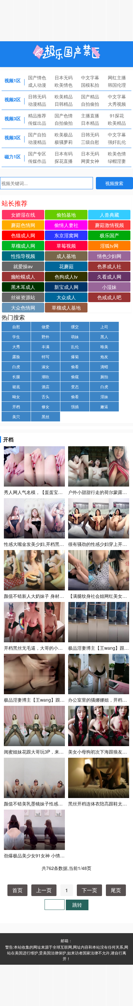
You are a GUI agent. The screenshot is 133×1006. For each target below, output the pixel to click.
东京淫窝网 (66, 235)
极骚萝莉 (64, 142)
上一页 (44, 890)
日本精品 (90, 123)
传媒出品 (37, 123)
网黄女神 (90, 161)
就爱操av (23, 266)
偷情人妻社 (66, 225)
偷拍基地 (66, 214)
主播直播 (90, 115)
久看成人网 (109, 276)
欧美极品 (64, 134)
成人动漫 (37, 85)
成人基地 (66, 255)
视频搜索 (114, 183)
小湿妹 (109, 286)
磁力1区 (13, 156)
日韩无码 (37, 96)
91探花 (117, 115)
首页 (17, 890)
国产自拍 (37, 134)
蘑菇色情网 (23, 225)
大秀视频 (117, 104)
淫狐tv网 (109, 245)
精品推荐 (37, 115)
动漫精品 (37, 104)
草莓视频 (66, 245)
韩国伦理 (117, 85)
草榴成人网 (23, 245)
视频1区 (13, 80)
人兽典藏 (109, 214)
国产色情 (64, 115)
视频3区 (13, 118)
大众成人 (66, 297)
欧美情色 (64, 85)
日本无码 (64, 77)
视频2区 (13, 99)
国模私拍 (90, 85)
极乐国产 (109, 235)
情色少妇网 (109, 255)
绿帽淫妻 (117, 161)
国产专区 (37, 153)
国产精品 (90, 96)
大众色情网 (23, 307)
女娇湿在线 (23, 214)
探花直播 (64, 161)
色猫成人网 (23, 235)
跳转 (77, 904)
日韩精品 (64, 104)
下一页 (89, 890)
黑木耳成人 (23, 286)
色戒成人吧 (109, 297)
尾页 (116, 890)
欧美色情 (117, 153)
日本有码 (64, 153)
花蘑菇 (66, 266)
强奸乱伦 (117, 142)
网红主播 (117, 77)
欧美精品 (64, 96)
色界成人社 (109, 266)
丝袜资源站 (23, 297)
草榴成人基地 (66, 307)
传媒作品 (37, 161)
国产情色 (37, 77)
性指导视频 (23, 255)
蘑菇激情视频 (109, 225)
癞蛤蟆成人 (23, 276)
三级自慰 (90, 142)
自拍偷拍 (90, 104)
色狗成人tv (66, 276)
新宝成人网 (66, 286)
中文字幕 (90, 77)
